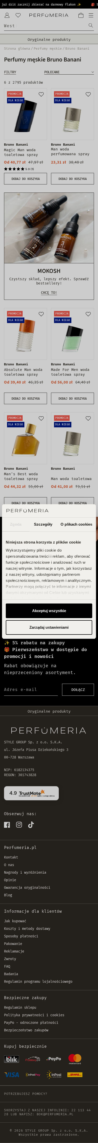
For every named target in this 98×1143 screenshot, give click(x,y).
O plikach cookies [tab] (76, 524)
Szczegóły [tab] (43, 524)
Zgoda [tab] (15, 524)
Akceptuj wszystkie (49, 611)
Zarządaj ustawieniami (49, 627)
